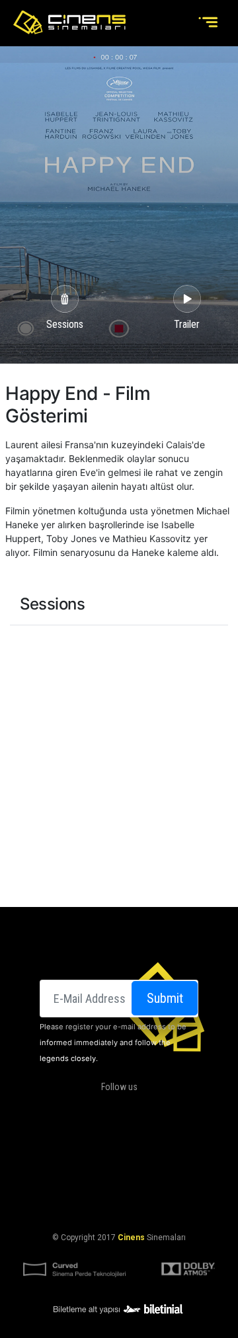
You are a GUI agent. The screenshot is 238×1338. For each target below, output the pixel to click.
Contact (147, 1157)
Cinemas (62, 1141)
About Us (108, 1141)
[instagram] (129, 1108)
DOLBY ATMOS (162, 1141)
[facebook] (75, 1108)
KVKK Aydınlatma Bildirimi (116, 1189)
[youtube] (155, 1108)
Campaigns (97, 1157)
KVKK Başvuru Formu (119, 1205)
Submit (165, 998)
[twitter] (102, 1108)
